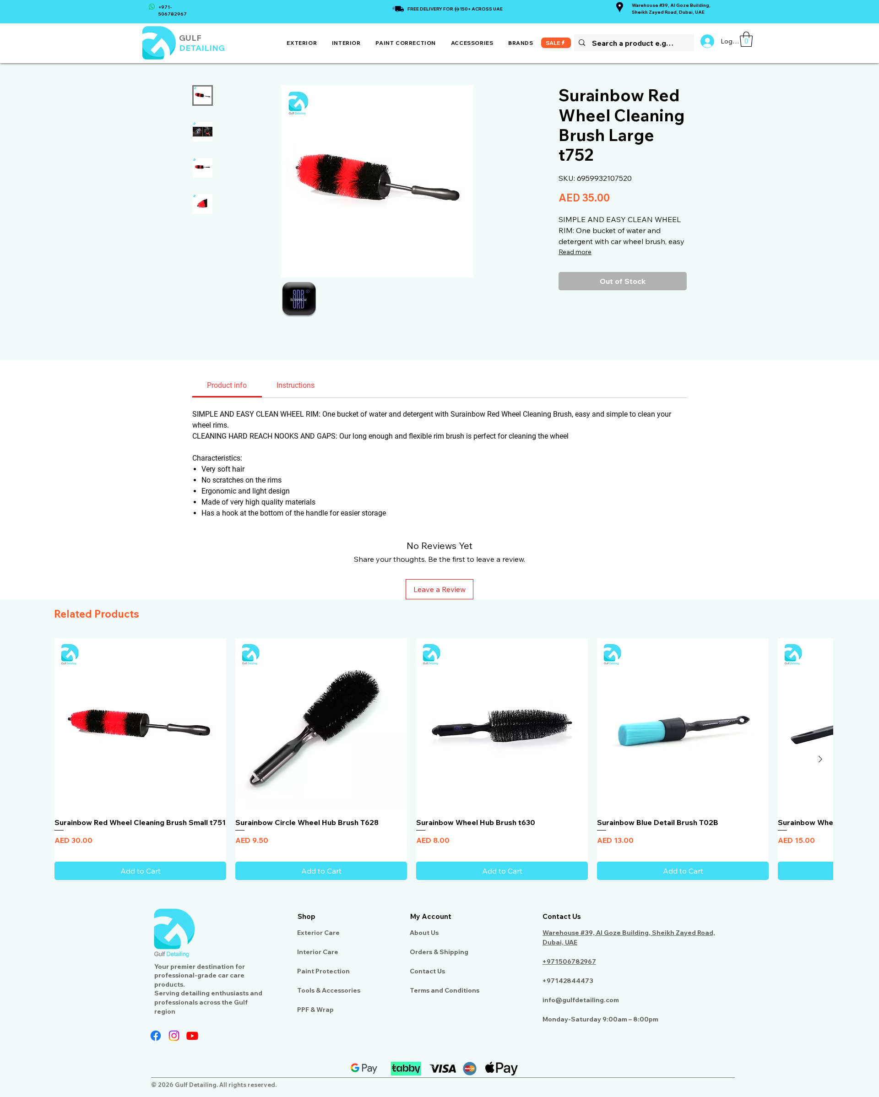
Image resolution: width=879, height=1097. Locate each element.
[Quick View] (140, 724)
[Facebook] (156, 1036)
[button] (302, 43)
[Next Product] (820, 759)
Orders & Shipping (439, 952)
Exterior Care (318, 933)
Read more (575, 252)
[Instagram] (174, 1036)
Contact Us (427, 971)
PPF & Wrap (315, 1009)
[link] (746, 39)
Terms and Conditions (444, 990)
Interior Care (317, 952)
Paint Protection (323, 971)
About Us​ (424, 933)
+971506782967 (569, 961)
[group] (439, 759)
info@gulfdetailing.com (581, 1000)
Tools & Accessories (328, 990)
